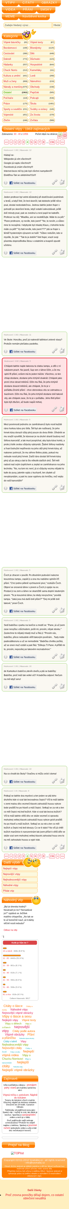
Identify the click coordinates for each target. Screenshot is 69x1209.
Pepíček (42, 92)
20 (65, 134)
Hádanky (15, 64)
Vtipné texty (42, 42)
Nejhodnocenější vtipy (15, 879)
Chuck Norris (15, 70)
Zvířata (42, 120)
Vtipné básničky (15, 42)
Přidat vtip (8, 890)
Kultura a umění (15, 75)
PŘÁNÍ (28, 9)
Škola (42, 103)
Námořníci (42, 81)
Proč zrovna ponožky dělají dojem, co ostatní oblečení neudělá (35, 1196)
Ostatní (15, 92)
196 (52, 142)
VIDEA (10, 9)
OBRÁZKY (49, 2)
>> (62, 142)
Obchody (42, 86)
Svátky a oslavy (42, 109)
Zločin (15, 120)
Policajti (42, 98)
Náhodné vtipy (10, 885)
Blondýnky (42, 47)
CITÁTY (28, 2)
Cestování (15, 53)
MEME (10, 16)
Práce (15, 103)
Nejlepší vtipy (10, 868)
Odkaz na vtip (10, 930)
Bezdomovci (15, 47)
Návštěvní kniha (34, 16)
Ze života (42, 114)
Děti (42, 53)
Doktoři (15, 59)
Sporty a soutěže (15, 109)
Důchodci (42, 59)
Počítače (15, 98)
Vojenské (15, 114)
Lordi (42, 75)
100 (64, 137)
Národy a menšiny (15, 86)
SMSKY (46, 9)
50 (59, 137)
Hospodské (42, 64)
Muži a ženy (15, 81)
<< (6, 142)
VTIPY (10, 2)
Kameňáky (42, 70)
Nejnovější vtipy (11, 874)
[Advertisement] (34, 294)
